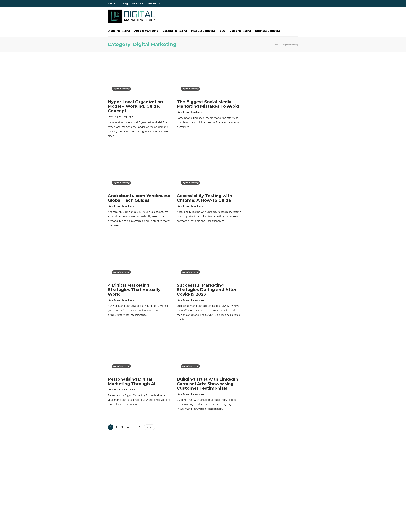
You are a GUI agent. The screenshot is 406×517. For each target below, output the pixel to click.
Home (276, 44)
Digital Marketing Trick (138, 468)
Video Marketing (240, 30)
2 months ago (197, 300)
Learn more (249, 477)
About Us (113, 3)
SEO (222, 30)
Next (149, 427)
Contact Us (153, 3)
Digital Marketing (119, 30)
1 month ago (128, 206)
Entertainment (138, 479)
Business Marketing (268, 30)
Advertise (137, 3)
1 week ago (196, 112)
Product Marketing (203, 30)
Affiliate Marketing (146, 30)
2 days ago (127, 117)
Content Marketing (175, 30)
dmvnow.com (138, 473)
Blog (125, 3)
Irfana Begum (114, 117)
